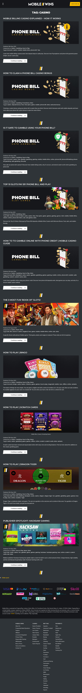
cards (26, 216)
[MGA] (34, 593)
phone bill (34, 50)
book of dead (19, 216)
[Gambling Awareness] (74, 593)
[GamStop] (27, 598)
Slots (31, 103)
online (52, 159)
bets (17, 496)
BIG (8, 216)
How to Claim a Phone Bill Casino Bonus (27, 73)
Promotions (25, 103)
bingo (15, 384)
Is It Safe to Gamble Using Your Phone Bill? (29, 128)
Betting (21, 496)
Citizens (28, 384)
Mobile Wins (26, 50)
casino (15, 50)
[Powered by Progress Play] (47, 593)
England (25, 331)
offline (65, 384)
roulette (70, 275)
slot (24, 217)
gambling (29, 159)
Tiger (23, 497)
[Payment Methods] (8, 589)
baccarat (10, 496)
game (33, 104)
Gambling (19, 48)
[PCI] (61, 593)
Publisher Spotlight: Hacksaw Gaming (26, 521)
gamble (23, 159)
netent (5, 217)
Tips (38, 50)
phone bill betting (67, 159)
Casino (13, 48)
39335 (12, 613)
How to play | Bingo (15, 352)
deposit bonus (16, 104)
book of (12, 216)
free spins (28, 104)
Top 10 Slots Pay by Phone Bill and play (27, 184)
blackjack (19, 275)
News (17, 329)
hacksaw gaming (52, 552)
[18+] (54, 598)
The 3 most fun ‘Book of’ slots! (22, 300)
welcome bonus (55, 104)
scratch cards (19, 277)
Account (9, 50)
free (22, 104)
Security (23, 161)
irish (62, 216)
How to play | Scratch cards (20, 407)
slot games (29, 217)
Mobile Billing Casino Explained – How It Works (32, 18)
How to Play (26, 48)
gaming (35, 159)
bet (8, 331)
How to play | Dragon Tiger (20, 464)
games (49, 216)
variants (74, 384)
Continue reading (16, 61)
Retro (21, 217)
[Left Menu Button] (3, 4)
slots (48, 104)
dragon (42, 496)
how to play (43, 384)
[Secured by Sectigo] (40, 598)
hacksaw (43, 552)
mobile (20, 50)
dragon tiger (48, 496)
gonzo (59, 216)
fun (54, 496)
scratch (12, 277)
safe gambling (16, 161)
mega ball (51, 384)
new (60, 384)
